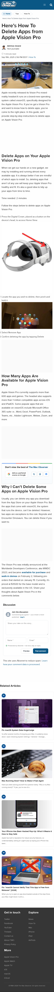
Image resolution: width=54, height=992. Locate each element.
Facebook (8, 923)
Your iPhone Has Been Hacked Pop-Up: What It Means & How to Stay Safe (27, 832)
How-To (27, 14)
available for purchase (34, 572)
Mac (30, 927)
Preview (26, 651)
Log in (22, 617)
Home (8, 14)
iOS (5, 969)
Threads (7, 931)
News (31, 919)
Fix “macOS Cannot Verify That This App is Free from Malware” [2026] (25, 889)
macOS (7, 973)
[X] (33, 474)
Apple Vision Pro (11, 956)
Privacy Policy (10, 944)
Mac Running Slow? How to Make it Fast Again (23, 780)
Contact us (8, 935)
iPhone (31, 931)
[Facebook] (46, 474)
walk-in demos (9, 576)
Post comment (40, 651)
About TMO (9, 940)
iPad (30, 935)
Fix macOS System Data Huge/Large (18, 730)
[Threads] (40, 474)
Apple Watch (9, 961)
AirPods (32, 940)
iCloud (7, 977)
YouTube (8, 927)
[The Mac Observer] (8, 5)
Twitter (7, 919)
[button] (44, 5)
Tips (17, 14)
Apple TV (8, 965)
